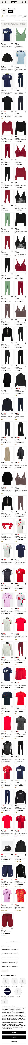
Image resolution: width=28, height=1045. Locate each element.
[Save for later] (12, 43)
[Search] (5, 2)
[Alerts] (22, 2)
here (16, 25)
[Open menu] (2, 2)
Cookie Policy (22, 1019)
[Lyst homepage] (14, 2)
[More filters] (2, 16)
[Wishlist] (25, 2)
